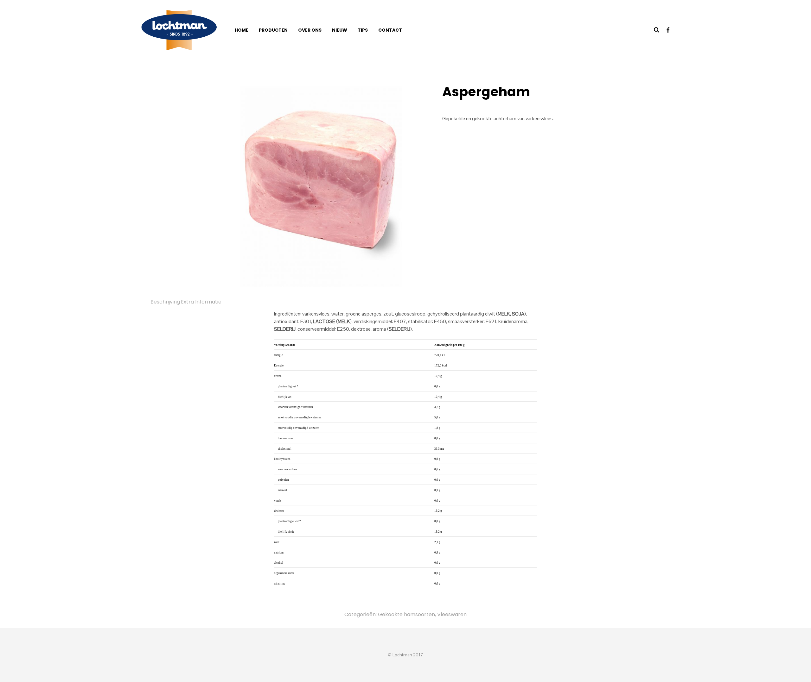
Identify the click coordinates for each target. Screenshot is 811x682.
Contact (390, 30)
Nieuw (339, 30)
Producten (273, 30)
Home (241, 30)
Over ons (310, 30)
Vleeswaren (452, 614)
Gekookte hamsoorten (406, 614)
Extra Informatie (201, 301)
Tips (363, 30)
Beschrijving (165, 301)
